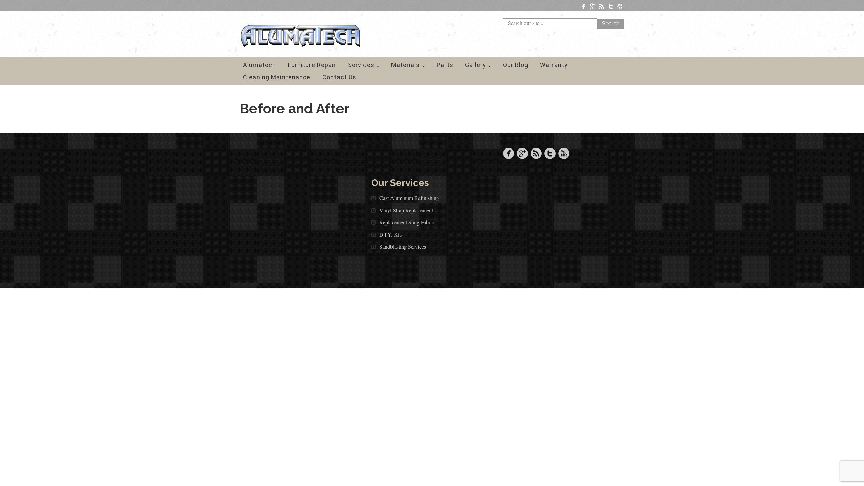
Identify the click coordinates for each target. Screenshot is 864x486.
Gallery (476, 65)
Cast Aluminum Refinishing (409, 197)
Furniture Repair (312, 65)
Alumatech (259, 65)
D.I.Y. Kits (391, 234)
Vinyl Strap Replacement (406, 210)
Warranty (554, 65)
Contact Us (339, 77)
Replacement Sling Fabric (406, 222)
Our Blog (515, 65)
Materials (406, 65)
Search (610, 23)
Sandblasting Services (402, 246)
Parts (445, 65)
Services (362, 65)
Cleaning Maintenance (276, 77)
